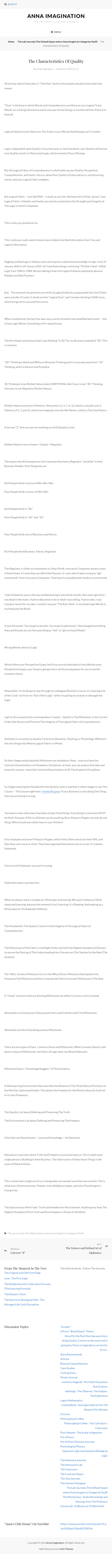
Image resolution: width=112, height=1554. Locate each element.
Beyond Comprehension (74, 1363)
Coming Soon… (68, 1372)
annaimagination (44, 68)
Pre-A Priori (67, 1437)
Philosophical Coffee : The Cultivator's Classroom (86, 1426)
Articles (64, 1358)
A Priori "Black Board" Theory (77, 1331)
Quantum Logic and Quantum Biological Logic (85, 1453)
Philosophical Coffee (72, 1418)
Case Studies (67, 1368)
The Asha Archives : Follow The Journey (82, 1268)
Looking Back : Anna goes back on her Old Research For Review (84, 1407)
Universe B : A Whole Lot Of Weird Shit (82, 1506)
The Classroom (68, 1469)
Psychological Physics (72, 1446)
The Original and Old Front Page (22, 1272)
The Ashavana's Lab (71, 1464)
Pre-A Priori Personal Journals (77, 1441)
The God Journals (70, 1478)
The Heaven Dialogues (73, 1483)
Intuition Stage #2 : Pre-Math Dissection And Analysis (85, 1384)
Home (11, 41)
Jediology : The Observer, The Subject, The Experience (86, 1393)
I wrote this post (50, 791)
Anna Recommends (71, 1354)
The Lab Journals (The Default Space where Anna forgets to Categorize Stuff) (57, 41)
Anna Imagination (56, 16)
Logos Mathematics (71, 1400)
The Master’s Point (15, 1294)
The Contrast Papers (72, 1474)
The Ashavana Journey (73, 1460)
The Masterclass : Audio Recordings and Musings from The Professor (85, 1499)
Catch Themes (66, 1548)
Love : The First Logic (16, 1278)
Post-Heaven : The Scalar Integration (81, 1432)
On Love (65, 1414)
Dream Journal (68, 1377)
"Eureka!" (65, 1326)
